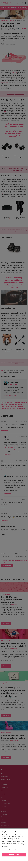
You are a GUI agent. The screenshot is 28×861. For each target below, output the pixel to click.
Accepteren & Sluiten (14, 854)
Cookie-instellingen (14, 850)
